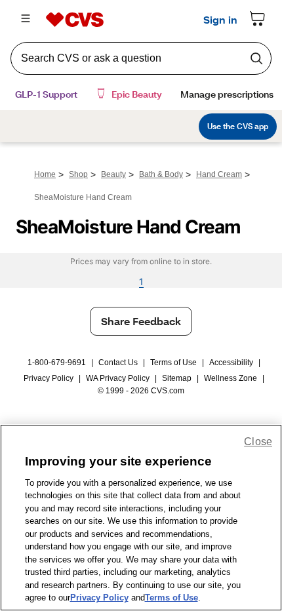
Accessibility (231, 362)
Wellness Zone (230, 378)
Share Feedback (141, 321)
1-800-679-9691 (57, 362)
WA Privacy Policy (118, 378)
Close (258, 441)
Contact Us (118, 362)
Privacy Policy (48, 378)
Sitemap (176, 378)
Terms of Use (173, 362)
